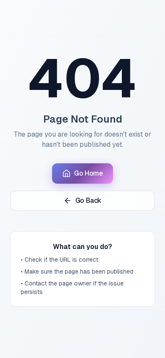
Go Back (88, 200)
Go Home (88, 173)
